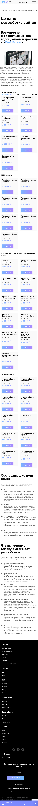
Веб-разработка (6, 707)
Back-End (4, 704)
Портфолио (5, 733)
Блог (3, 736)
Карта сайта (19, 785)
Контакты (4, 743)
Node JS (4, 701)
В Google (4, 690)
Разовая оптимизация (8, 693)
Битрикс (4, 660)
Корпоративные (6, 648)
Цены (15, 10)
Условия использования (19, 792)
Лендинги (5, 654)
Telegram (7, 754)
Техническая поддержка (9, 664)
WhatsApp (7, 757)
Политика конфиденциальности (19, 788)
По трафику (5, 683)
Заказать (8, 111)
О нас (10, 10)
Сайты (4, 672)
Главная (4, 10)
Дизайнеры (5, 719)
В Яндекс (4, 687)
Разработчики (6, 716)
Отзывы (4, 740)
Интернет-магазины (7, 651)
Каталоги (4, 657)
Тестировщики (6, 722)
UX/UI (3, 675)
